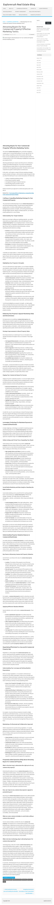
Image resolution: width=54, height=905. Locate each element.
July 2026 (38, 60)
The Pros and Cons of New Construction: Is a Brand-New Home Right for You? (43, 40)
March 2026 (39, 69)
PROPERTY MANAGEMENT (20, 11)
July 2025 (38, 87)
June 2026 (39, 62)
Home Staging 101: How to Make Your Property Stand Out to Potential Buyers (43, 35)
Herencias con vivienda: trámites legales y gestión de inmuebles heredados (43, 30)
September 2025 (40, 83)
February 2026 (40, 71)
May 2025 (39, 92)
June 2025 (39, 90)
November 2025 (40, 78)
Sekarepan (6, 34)
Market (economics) (17, 879)
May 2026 (39, 65)
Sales (4, 881)
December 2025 (40, 76)
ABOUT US (11, 8)
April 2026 (39, 67)
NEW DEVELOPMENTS (7, 11)
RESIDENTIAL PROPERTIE (36, 14)
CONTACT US (33, 8)
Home (4, 8)
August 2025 (39, 85)
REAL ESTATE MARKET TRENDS (9, 14)
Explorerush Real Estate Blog (19, 4)
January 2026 (39, 74)
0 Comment (31, 34)
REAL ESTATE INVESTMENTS (34, 11)
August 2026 (39, 58)
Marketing (24, 879)
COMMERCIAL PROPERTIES (22, 8)
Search (38, 20)
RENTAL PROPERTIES (23, 14)
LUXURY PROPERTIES (43, 8)
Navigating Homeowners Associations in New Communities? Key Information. (26, 891)
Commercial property (7, 879)
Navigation (30, 879)
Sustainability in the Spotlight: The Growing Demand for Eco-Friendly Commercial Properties (44, 49)
